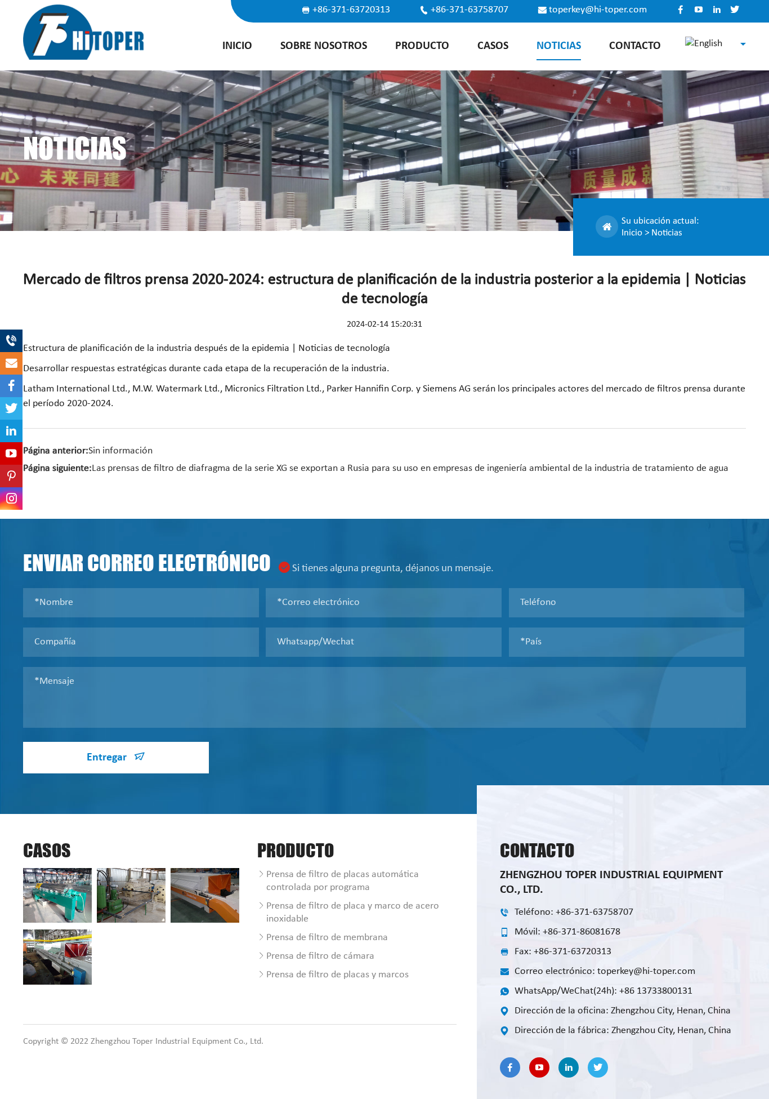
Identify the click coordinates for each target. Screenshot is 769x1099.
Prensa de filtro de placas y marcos (337, 974)
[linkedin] (716, 9)
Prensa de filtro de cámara (320, 956)
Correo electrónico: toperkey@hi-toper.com (605, 971)
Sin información (120, 451)
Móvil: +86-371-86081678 (567, 932)
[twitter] (734, 9)
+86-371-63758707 (469, 10)
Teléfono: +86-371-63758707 (574, 912)
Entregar (108, 757)
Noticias (558, 46)
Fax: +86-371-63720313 (563, 951)
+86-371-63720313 (351, 10)
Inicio (237, 46)
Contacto (635, 46)
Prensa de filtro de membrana (327, 937)
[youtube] (698, 9)
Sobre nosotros (323, 46)
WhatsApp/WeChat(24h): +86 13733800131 (603, 991)
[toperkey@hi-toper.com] (11, 363)
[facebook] (680, 9)
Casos (492, 46)
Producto (422, 46)
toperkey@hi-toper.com (598, 10)
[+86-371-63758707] (11, 341)
